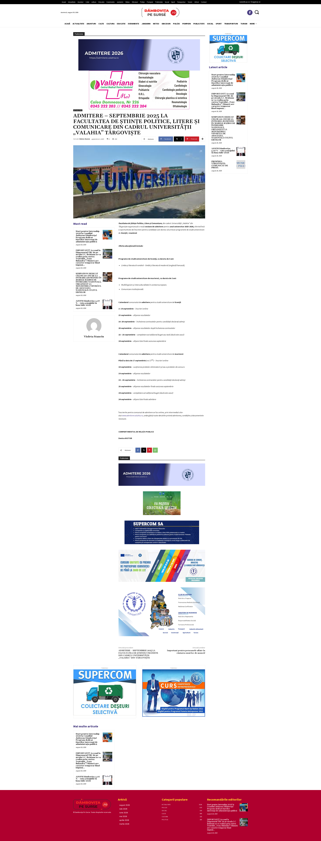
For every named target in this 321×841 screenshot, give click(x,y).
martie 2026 (124, 824)
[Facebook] (250, 12)
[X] (143, 450)
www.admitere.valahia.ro (132, 415)
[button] (256, 12)
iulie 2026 (123, 809)
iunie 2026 (123, 812)
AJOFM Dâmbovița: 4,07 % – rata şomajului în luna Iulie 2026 (88, 303)
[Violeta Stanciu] (93, 325)
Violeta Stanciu (84, 139)
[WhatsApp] (155, 450)
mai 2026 (123, 816)
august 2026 (124, 805)
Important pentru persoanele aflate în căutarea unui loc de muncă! (186, 651)
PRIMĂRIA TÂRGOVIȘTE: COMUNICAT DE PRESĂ (219, 164)
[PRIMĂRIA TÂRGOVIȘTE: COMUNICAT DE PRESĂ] (240, 164)
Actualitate (78, 110)
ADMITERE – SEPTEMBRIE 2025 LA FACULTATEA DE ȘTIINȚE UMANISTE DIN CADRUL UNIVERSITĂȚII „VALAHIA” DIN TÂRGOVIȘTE (138, 654)
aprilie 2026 (124, 820)
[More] (202, 139)
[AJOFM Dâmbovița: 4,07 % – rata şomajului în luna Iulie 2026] (107, 304)
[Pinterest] (149, 450)
